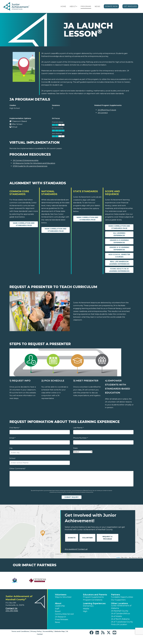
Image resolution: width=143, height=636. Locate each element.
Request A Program (107, 538)
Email (12, 438)
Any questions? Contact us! (76, 549)
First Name (14, 428)
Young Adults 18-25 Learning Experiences (119, 270)
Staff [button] (57, 609)
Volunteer (87, 538)
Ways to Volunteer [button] (63, 597)
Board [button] (57, 611)
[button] (76, 6)
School (12, 458)
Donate (71, 538)
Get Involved (130, 6)
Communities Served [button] (64, 614)
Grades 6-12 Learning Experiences (119, 248)
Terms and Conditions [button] (20, 631)
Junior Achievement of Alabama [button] (121, 607)
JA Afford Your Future (107, 110)
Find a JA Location (119, 624)
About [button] (58, 603)
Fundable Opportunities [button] (122, 597)
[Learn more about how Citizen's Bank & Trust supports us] (37, 580)
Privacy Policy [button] (36, 631)
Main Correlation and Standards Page (24, 224)
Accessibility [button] (48, 631)
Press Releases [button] (61, 619)
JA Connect (103, 113)
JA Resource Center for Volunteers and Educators (34, 163)
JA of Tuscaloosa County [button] (122, 622)
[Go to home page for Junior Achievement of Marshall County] (16, 6)
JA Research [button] (60, 617)
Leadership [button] (60, 606)
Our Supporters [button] (118, 600)
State (75, 448)
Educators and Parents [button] (95, 595)
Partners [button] (115, 595)
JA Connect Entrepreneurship (25, 160)
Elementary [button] (88, 606)
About (73, 6)
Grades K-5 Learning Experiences (119, 241)
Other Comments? (17, 468)
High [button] (85, 611)
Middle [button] (86, 609)
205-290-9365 (12, 611)
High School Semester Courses (119, 255)
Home (63, 6)
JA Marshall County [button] (119, 611)
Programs (86, 6)
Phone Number (80, 438)
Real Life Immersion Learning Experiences (119, 263)
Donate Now (111, 6)
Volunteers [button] (60, 595)
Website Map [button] (59, 631)
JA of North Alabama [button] (120, 619)
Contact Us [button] (11, 608)
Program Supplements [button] (93, 597)
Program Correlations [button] (92, 600)
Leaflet (118, 557)
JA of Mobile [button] (116, 616)
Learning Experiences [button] (94, 603)
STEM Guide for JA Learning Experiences (30, 166)
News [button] (57, 622)
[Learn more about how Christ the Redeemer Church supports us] (14, 580)
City (11, 448)
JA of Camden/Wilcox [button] (120, 613)
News (97, 6)
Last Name (78, 428)
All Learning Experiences (119, 234)
